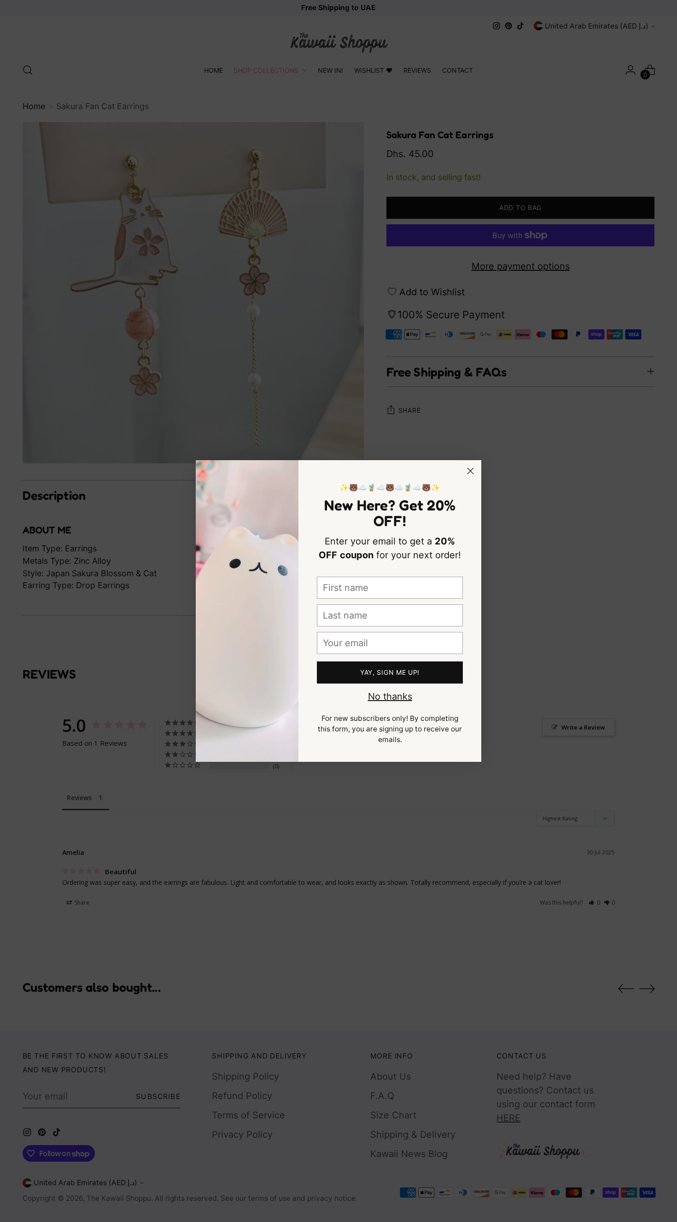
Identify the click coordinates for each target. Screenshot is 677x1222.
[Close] (470, 471)
